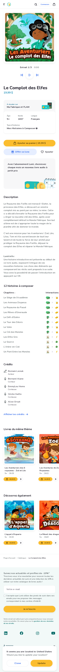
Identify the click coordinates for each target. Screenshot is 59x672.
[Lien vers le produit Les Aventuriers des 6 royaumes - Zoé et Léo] (19, 448)
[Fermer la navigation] (4, 4)
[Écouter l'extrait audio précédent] (22, 75)
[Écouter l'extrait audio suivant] (37, 75)
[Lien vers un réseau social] (6, 633)
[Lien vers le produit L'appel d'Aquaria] (19, 515)
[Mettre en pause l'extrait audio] (29, 75)
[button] (54, 4)
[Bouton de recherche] (35, 4)
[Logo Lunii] (9, 4)
